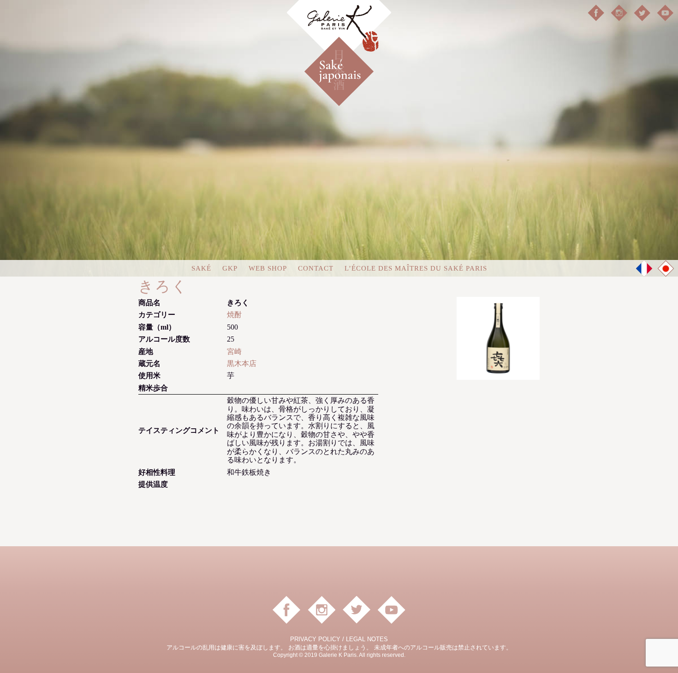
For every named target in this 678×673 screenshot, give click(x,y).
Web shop (268, 268)
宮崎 (234, 351)
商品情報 (355, 56)
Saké (201, 268)
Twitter (642, 13)
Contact (315, 268)
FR (644, 268)
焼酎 (234, 315)
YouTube (665, 13)
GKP (230, 268)
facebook (596, 13)
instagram (619, 13)
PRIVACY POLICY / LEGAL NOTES (339, 639)
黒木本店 (241, 363)
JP (666, 268)
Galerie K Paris (339, 32)
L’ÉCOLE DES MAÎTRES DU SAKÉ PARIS (416, 268)
